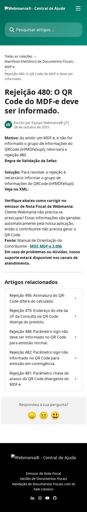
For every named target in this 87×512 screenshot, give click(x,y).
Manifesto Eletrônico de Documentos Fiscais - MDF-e (40, 64)
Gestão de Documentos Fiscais (43, 478)
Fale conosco (43, 489)
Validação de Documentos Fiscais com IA (43, 484)
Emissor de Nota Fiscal (43, 473)
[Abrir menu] (78, 8)
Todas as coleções (18, 56)
